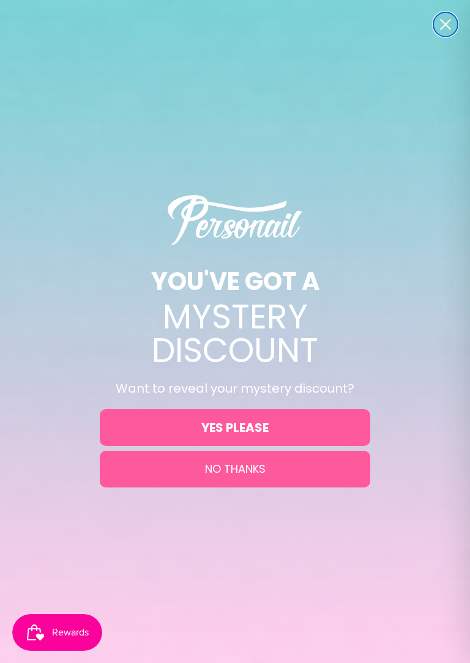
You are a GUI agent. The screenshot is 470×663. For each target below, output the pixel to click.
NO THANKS (235, 468)
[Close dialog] (445, 24)
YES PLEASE (235, 427)
